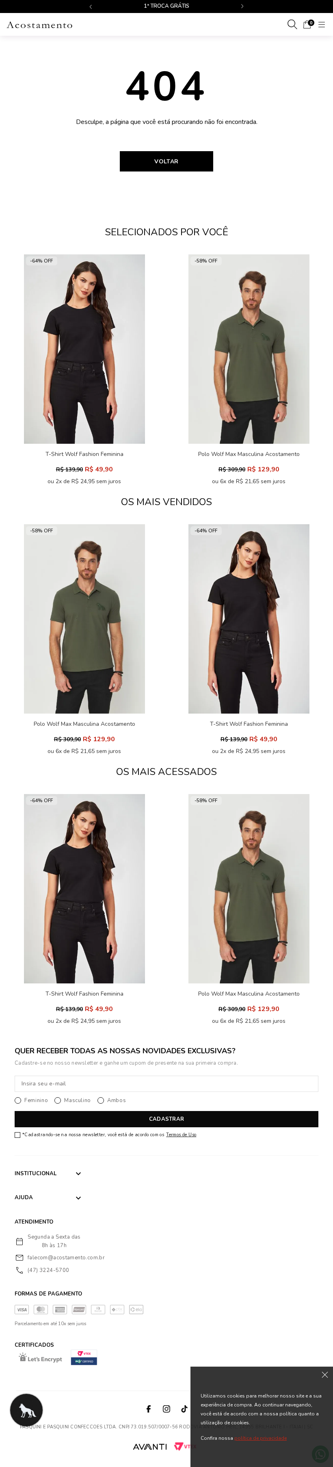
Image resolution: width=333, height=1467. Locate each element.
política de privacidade (260, 1438)
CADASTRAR (166, 1119)
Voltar (166, 161)
